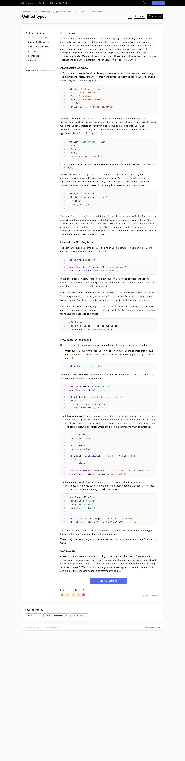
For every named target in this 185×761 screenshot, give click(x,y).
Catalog (42, 3)
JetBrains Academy (47, 70)
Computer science (29, 12)
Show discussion (152, 627)
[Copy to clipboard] (153, 89)
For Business (65, 3)
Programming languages (49, 12)
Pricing (53, 3)
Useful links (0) (52, 627)
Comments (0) (32, 627)
